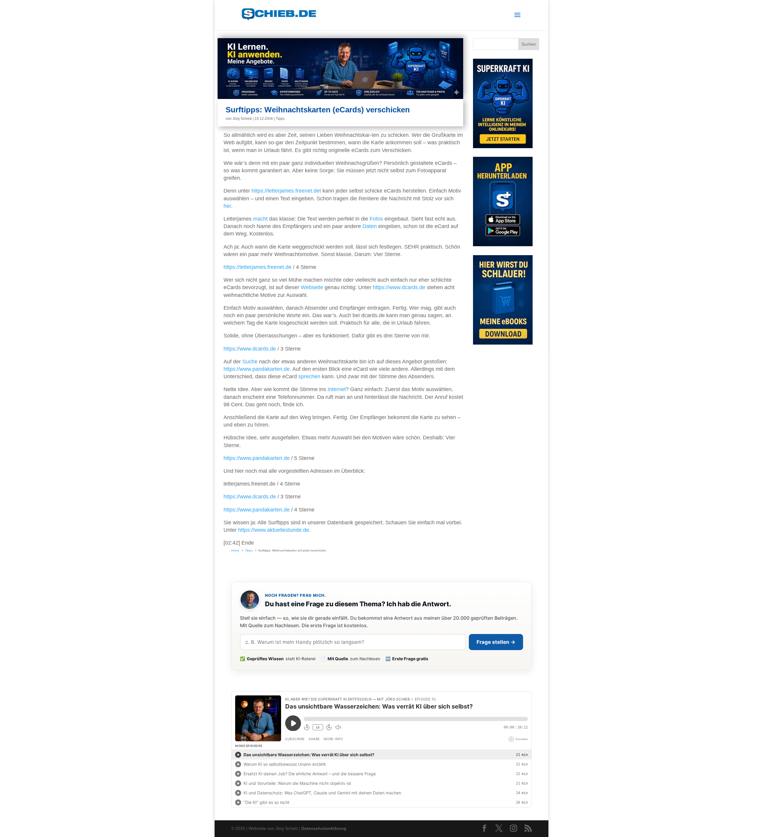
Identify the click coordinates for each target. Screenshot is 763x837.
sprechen (309, 376)
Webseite (312, 287)
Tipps (280, 119)
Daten (369, 226)
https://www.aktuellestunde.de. (274, 530)
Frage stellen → (496, 642)
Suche (250, 362)
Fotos (376, 219)
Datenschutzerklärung (323, 828)
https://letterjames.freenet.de (257, 267)
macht (260, 219)
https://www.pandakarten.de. (257, 369)
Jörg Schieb (242, 119)
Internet (337, 389)
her (227, 206)
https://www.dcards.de (399, 287)
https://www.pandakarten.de (257, 458)
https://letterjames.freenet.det (286, 191)
